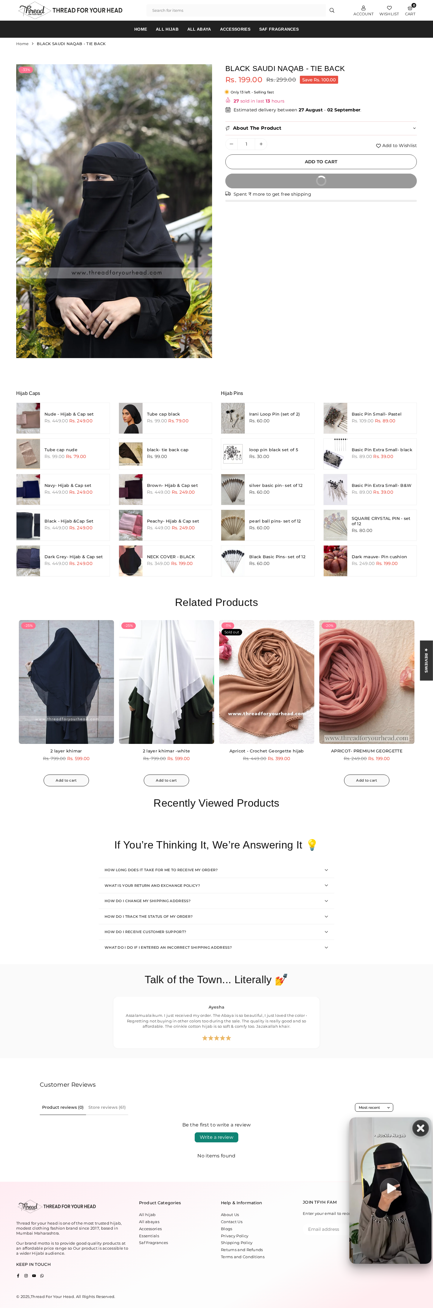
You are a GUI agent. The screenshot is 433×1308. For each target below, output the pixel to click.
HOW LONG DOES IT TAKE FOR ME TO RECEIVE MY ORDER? (161, 870)
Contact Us (231, 1221)
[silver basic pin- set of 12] (233, 489)
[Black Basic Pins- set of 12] (233, 561)
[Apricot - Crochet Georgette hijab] (266, 682)
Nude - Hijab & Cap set (69, 414)
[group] (114, 211)
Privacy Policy (234, 1235)
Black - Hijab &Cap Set (69, 521)
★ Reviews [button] (426, 660)
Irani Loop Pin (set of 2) (274, 414)
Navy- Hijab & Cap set (67, 485)
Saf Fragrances (153, 1242)
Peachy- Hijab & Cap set (173, 521)
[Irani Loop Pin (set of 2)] (233, 418)
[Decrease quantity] (231, 144)
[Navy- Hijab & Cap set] (28, 489)
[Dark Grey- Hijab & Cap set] (28, 561)
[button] (203, 212)
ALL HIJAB (167, 29)
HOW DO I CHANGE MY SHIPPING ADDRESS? (148, 901)
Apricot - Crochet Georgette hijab (266, 751)
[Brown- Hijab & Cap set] (131, 489)
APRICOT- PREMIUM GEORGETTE (366, 751)
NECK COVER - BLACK (171, 556)
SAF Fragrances (279, 29)
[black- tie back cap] (131, 454)
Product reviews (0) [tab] (63, 1107)
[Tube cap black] (131, 418)
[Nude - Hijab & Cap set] (28, 418)
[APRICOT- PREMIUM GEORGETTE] (366, 682)
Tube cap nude (60, 449)
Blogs (226, 1228)
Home (140, 29)
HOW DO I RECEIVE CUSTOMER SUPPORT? (145, 932)
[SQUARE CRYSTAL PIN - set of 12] (335, 525)
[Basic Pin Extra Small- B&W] (335, 489)
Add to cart (66, 780)
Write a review (216, 1137)
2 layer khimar (66, 751)
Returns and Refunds (242, 1249)
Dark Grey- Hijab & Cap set (73, 556)
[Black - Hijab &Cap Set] (28, 525)
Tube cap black (163, 414)
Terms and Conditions (243, 1256)
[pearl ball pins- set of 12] (233, 525)
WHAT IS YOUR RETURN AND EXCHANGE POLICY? (152, 885)
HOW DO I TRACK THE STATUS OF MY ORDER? (149, 916)
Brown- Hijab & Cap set (172, 485)
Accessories (235, 29)
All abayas (149, 1221)
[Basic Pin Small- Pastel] (335, 418)
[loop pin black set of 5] (233, 454)
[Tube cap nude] (28, 454)
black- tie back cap (168, 449)
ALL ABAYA (199, 29)
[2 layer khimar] (66, 682)
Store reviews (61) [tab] (107, 1107)
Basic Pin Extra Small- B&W (382, 485)
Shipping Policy (237, 1242)
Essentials (149, 1235)
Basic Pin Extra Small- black (382, 449)
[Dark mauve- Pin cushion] (335, 561)
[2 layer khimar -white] (166, 682)
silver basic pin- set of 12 (276, 485)
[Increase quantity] (261, 144)
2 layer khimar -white (166, 751)
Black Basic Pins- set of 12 (277, 556)
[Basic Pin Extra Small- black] (335, 454)
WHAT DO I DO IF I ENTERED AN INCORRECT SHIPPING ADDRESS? (168, 947)
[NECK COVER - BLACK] (131, 561)
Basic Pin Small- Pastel (377, 414)
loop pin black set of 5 (273, 449)
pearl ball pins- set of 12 (275, 521)
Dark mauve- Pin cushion (379, 556)
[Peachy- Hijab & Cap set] (131, 525)
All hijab (147, 1214)
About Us (230, 1214)
